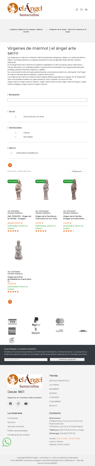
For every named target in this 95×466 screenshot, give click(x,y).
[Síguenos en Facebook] (11, 404)
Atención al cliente (16, 426)
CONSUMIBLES (55, 401)
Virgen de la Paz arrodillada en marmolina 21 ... (19, 279)
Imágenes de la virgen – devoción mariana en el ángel (67, 30)
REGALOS (53, 405)
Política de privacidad (17, 430)
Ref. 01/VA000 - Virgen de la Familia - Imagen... (19, 217)
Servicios (11, 422)
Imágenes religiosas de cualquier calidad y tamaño (26, 30)
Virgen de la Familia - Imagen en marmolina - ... (75, 217)
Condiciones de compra (19, 434)
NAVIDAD (53, 393)
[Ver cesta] (81, 9)
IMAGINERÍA (54, 389)
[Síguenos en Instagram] (18, 404)
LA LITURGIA (54, 385)
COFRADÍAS (54, 397)
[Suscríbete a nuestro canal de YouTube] (26, 404)
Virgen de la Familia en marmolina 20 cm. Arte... (46, 217)
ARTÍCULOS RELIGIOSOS (59, 380)
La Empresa (13, 418)
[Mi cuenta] (77, 9)
